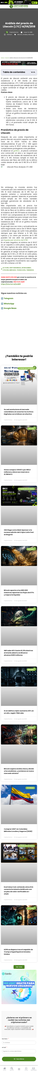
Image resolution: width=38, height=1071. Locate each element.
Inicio (4, 1070)
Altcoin (6, 268)
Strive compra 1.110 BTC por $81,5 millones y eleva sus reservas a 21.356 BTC (17, 472)
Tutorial (7, 57)
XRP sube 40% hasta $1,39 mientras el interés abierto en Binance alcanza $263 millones (18, 652)
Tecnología (21, 270)
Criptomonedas (15, 268)
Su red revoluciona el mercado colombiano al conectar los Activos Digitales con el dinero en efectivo (18, 411)
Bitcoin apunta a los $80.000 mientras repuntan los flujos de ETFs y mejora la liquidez (19, 592)
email (4, 1047)
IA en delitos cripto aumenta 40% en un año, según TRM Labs (19, 712)
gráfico (16, 151)
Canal (26, 1070)
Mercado (31, 34)
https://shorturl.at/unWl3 (11, 284)
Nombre (5, 1039)
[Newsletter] (33, 1068)
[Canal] (26, 1068)
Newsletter (34, 1070)
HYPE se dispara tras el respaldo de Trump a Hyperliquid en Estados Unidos (18, 951)
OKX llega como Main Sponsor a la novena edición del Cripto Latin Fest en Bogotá (19, 532)
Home (2, 57)
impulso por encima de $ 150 (16, 240)
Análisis (25, 34)
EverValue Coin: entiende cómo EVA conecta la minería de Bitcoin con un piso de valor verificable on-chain (18, 890)
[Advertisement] (19, 333)
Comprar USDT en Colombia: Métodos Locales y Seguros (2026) (18, 830)
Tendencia (30, 270)
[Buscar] (12, 1068)
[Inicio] (4, 1068)
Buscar (12, 1070)
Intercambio (26, 268)
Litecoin (6, 270)
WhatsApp (9, 303)
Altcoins (19, 34)
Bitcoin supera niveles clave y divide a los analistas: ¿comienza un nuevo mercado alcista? (19, 771)
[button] (32, 72)
